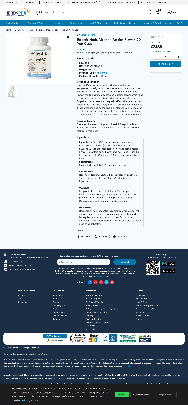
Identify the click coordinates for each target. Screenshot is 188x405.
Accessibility (91, 329)
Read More (129, 366)
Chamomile (20, 29)
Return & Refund (60, 312)
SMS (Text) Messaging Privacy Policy (102, 309)
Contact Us (22, 302)
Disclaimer (90, 325)
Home (8, 29)
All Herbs (140, 312)
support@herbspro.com (20, 265)
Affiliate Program (93, 298)
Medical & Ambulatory (146, 309)
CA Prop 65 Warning (95, 302)
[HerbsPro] (18, 12)
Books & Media (142, 315)
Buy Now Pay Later (94, 295)
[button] (157, 12)
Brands (139, 319)
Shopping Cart (59, 305)
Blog (19, 298)
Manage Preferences (166, 395)
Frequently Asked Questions (98, 322)
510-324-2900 (16, 261)
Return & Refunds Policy (96, 312)
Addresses (57, 298)
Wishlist (56, 309)
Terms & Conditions (94, 319)
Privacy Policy (92, 305)
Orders (56, 302)
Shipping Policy (92, 315)
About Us (21, 295)
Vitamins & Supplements (147, 305)
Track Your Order (60, 315)
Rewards (56, 319)
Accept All (122, 394)
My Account (58, 295)
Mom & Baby (141, 302)
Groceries (140, 295)
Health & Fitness (143, 298)
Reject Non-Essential (142, 394)
